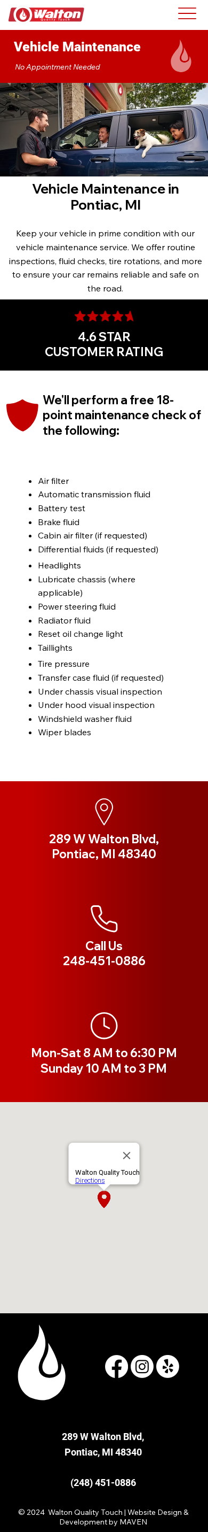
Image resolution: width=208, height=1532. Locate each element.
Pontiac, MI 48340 (103, 1452)
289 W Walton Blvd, (103, 1436)
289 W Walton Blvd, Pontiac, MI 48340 (104, 847)
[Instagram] (142, 1366)
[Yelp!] (167, 1366)
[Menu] (187, 13)
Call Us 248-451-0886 (104, 953)
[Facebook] (116, 1366)
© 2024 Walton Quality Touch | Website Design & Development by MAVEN (103, 1517)
